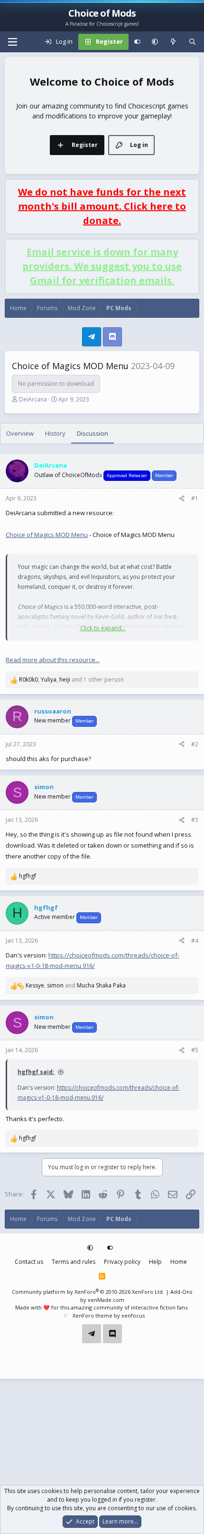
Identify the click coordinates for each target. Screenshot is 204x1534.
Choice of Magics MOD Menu (47, 534)
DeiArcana (33, 399)
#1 (194, 498)
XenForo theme (92, 1315)
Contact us (29, 1262)
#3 (194, 820)
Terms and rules (73, 1262)
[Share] (182, 498)
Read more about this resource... (53, 659)
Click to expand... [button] (103, 628)
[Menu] (12, 42)
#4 (194, 941)
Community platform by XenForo (88, 1291)
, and (76, 985)
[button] (155, 41)
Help (155, 1262)
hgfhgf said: (36, 1072)
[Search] (192, 41)
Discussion (92, 433)
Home (178, 1262)
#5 (194, 1050)
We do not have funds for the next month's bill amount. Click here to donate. (102, 206)
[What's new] (173, 41)
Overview (20, 433)
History (55, 433)
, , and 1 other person (71, 679)
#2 (194, 744)
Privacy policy (122, 1262)
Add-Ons (181, 1291)
